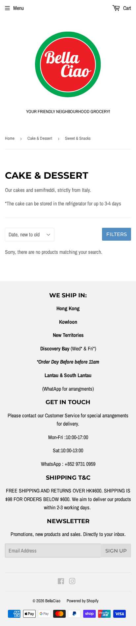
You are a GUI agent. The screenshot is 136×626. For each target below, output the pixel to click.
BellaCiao (52, 601)
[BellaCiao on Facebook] (60, 581)
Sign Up (116, 551)
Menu (18, 8)
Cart (126, 8)
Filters (116, 234)
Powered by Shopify (82, 601)
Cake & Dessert (39, 138)
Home (10, 138)
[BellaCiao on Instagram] (72, 581)
